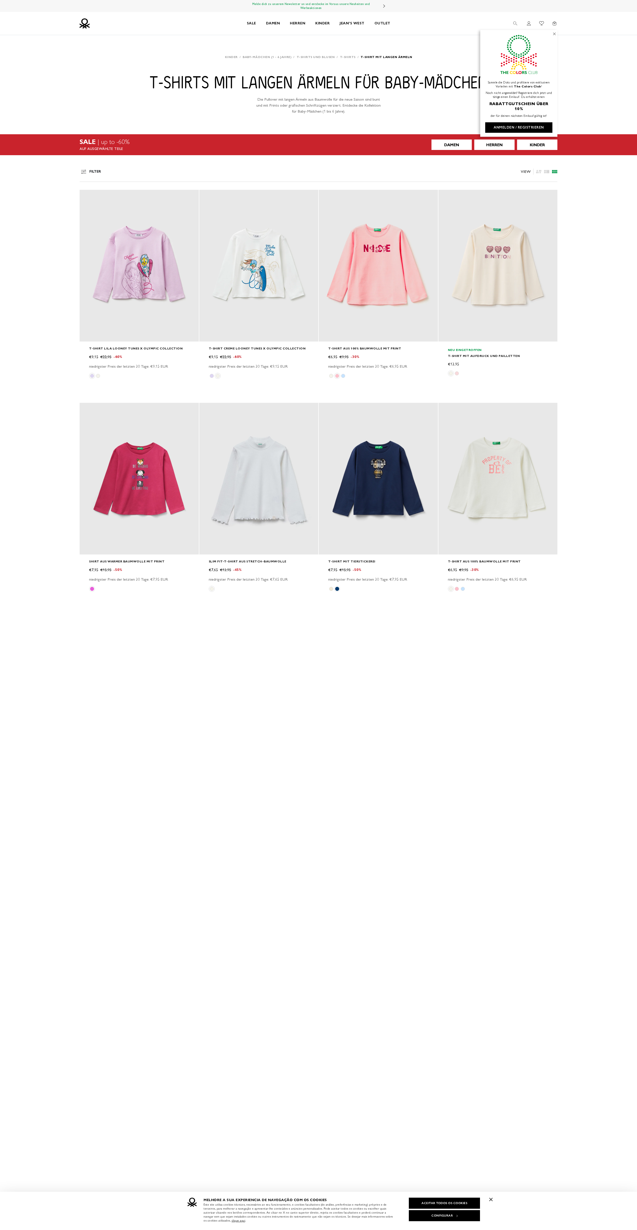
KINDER (322, 23)
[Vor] (384, 6)
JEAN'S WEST (352, 23)
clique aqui (238, 1220)
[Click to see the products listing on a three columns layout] (554, 171)
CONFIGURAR (442, 1215)
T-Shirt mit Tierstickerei (351, 561)
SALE (251, 23)
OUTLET (382, 23)
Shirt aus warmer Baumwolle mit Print (126, 561)
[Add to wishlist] (88, 196)
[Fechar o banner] (491, 1199)
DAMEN (273, 23)
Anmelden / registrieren (519, 127)
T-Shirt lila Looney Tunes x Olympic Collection (136, 348)
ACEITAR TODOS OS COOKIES (444, 1203)
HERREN (297, 23)
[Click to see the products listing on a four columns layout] (546, 171)
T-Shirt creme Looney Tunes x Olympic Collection (257, 348)
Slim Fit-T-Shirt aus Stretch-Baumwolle (247, 561)
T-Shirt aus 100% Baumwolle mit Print (364, 348)
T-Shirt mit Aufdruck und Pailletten (484, 356)
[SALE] (318, 144)
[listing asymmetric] (538, 171)
